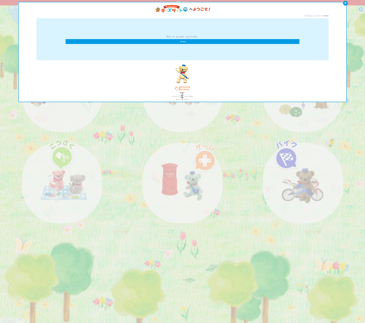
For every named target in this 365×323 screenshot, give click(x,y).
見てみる (183, 41)
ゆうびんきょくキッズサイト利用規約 (317, 16)
